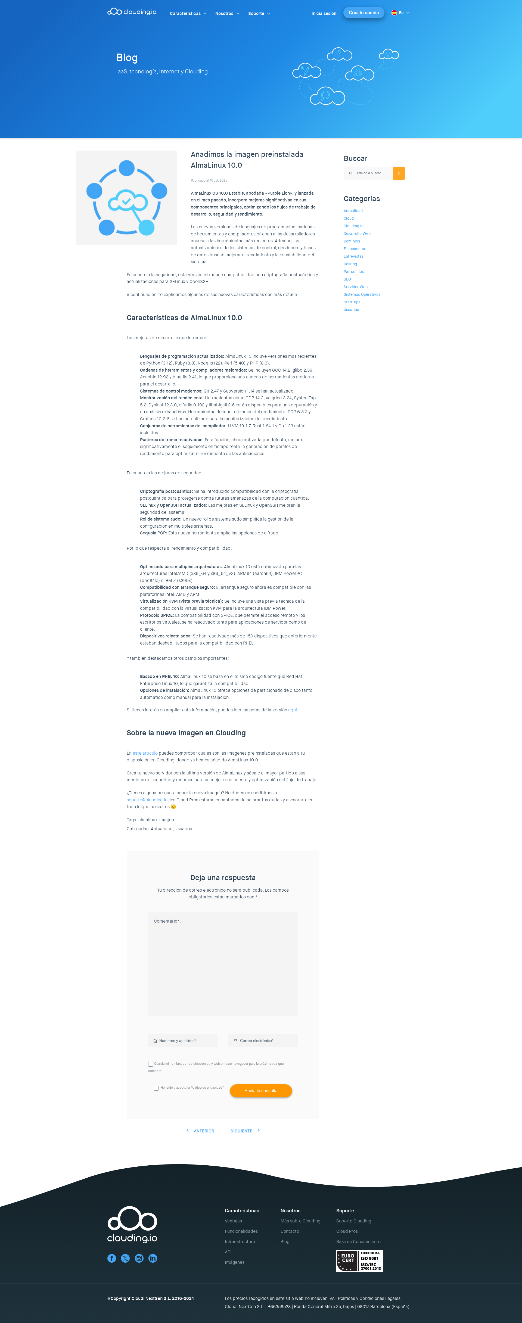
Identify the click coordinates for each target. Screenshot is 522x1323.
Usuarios (183, 829)
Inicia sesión (324, 13)
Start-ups (352, 302)
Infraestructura (240, 1241)
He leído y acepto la (193, 1087)
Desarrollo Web (357, 233)
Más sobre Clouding (300, 1221)
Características (185, 13)
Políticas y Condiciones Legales (369, 1298)
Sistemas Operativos (362, 294)
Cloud (349, 218)
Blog (285, 1241)
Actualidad (353, 210)
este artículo (145, 753)
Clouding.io (353, 225)
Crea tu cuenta (364, 12)
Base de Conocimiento (358, 1241)
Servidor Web (356, 286)
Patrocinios (354, 271)
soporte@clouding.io (147, 800)
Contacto (290, 1231)
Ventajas (233, 1221)
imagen (166, 820)
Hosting (350, 264)
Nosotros (224, 13)
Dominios (352, 241)
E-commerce (355, 248)
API (228, 1252)
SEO (347, 279)
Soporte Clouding (353, 1221)
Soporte (256, 13)
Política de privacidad (207, 1087)
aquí (292, 710)
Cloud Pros (347, 1231)
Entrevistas (353, 256)
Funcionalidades (241, 1231)
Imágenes (234, 1262)
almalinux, (148, 820)
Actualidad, (162, 829)
